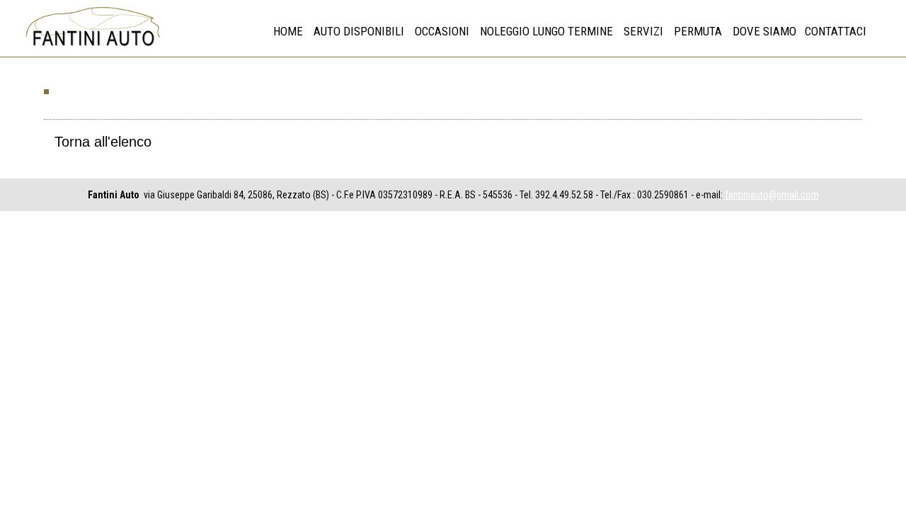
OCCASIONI (442, 31)
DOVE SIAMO (764, 31)
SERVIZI (643, 31)
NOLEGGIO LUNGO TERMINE (546, 31)
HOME (288, 31)
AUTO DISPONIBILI (359, 31)
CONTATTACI (835, 31)
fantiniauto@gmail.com (772, 194)
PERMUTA (698, 31)
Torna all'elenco (103, 141)
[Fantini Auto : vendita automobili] (92, 46)
